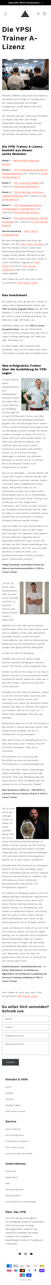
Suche (8, 1087)
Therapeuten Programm (17, 1141)
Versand (9, 1099)
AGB (7, 1183)
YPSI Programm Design (26, 183)
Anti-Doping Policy (14, 1135)
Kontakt (9, 1093)
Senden (10, 1062)
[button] (5, 14)
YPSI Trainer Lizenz (27, 283)
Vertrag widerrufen (14, 1189)
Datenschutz (11, 1177)
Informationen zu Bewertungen (20, 1202)
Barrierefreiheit (12, 1195)
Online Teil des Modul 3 (26, 186)
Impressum (10, 1171)
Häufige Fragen (12, 1105)
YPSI (29, 1280)
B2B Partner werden (15, 1111)
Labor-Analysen (13, 1129)
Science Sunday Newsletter (19, 1153)
